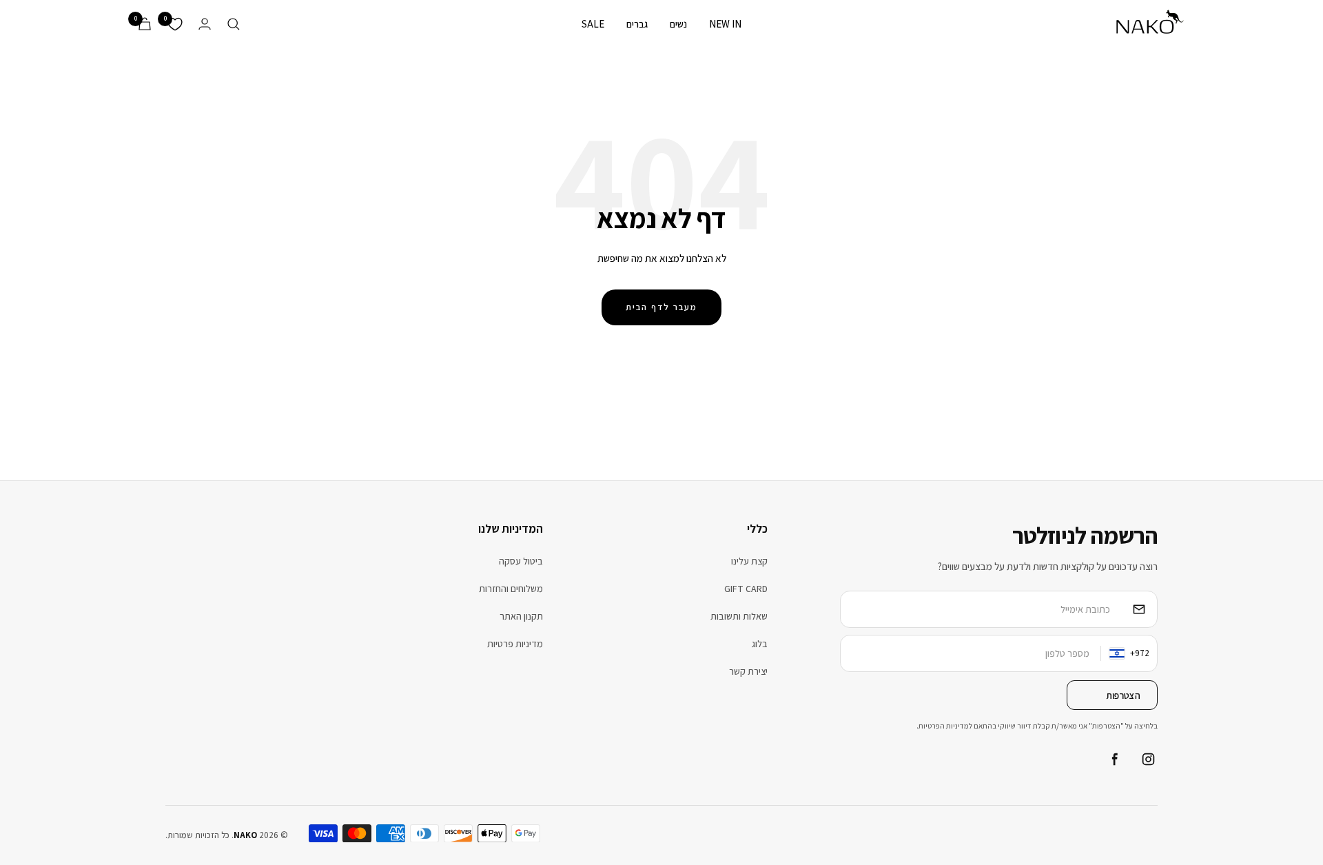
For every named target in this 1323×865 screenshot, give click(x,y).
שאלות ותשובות (739, 616)
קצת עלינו (749, 561)
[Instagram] (1148, 759)
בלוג (760, 644)
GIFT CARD (746, 588)
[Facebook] (1113, 759)
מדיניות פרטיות (515, 644)
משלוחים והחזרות (511, 588)
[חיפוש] (233, 24)
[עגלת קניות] (145, 23)
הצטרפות (1123, 695)
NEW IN (725, 23)
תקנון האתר (521, 616)
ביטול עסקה (521, 561)
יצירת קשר (748, 671)
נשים (678, 23)
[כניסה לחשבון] (204, 24)
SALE (593, 23)
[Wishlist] (175, 24)
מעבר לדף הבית (661, 307)
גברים (637, 23)
